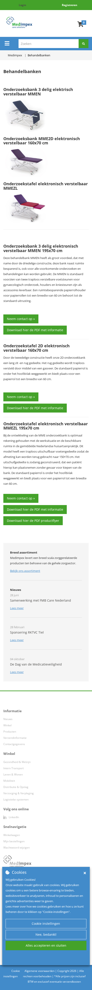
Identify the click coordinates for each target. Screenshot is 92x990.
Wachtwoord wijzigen (16, 847)
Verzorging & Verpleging (18, 793)
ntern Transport (14, 768)
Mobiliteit (9, 781)
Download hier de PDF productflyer (33, 520)
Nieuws (8, 719)
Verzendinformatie (15, 738)
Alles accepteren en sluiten (46, 945)
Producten (9, 731)
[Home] (19, 22)
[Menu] (7, 43)
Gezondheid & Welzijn (17, 762)
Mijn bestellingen (14, 841)
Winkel (7, 725)
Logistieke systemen (16, 799)
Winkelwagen (11, 835)
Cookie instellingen (46, 923)
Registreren (69, 5)
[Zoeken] (83, 43)
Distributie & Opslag (15, 787)
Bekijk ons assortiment (25, 571)
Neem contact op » (21, 319)
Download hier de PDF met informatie (35, 330)
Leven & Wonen (13, 774)
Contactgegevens (14, 744)
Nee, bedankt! (46, 934)
